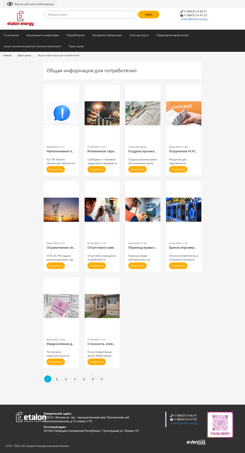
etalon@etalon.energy (194, 19)
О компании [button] (11, 35)
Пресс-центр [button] (76, 46)
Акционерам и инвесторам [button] (42, 35)
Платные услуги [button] (139, 35)
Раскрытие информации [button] (107, 35)
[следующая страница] (92, 378)
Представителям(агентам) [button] (173, 35)
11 (101, 379)
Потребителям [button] (76, 35)
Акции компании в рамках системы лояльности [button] (32, 46)
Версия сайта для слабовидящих (34, 4)
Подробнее (56, 169)
